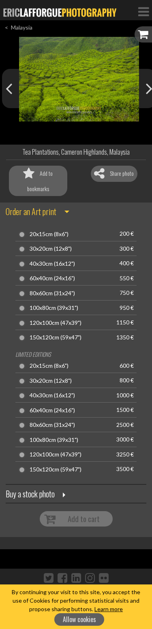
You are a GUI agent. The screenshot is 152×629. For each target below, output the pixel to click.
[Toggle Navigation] (143, 11)
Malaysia (21, 27)
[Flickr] (104, 577)
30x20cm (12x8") (51, 248)
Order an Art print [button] (31, 211)
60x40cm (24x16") (52, 278)
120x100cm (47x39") (55, 323)
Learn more (108, 609)
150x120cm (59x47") (55, 337)
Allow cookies (79, 619)
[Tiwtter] (49, 577)
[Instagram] (90, 577)
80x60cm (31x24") (52, 293)
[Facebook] (62, 577)
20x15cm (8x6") (49, 234)
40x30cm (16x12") (52, 263)
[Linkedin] (76, 577)
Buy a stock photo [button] (30, 494)
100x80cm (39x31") (54, 308)
